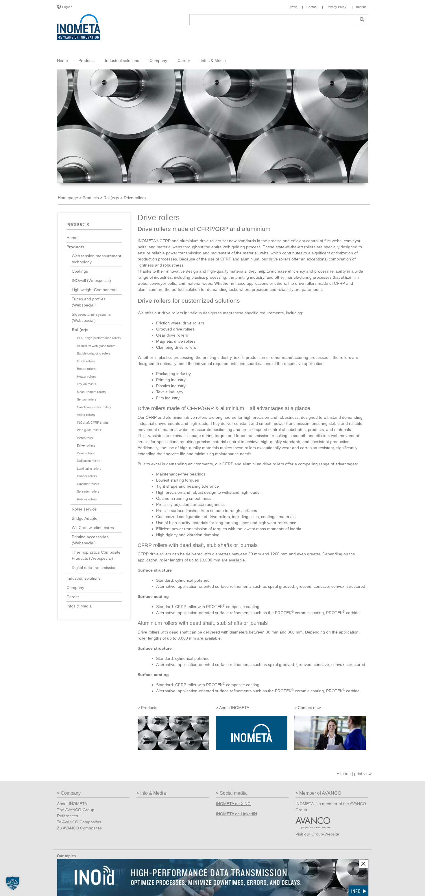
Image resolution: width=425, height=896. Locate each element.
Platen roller (85, 438)
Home (62, 60)
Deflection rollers (88, 460)
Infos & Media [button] (213, 60)
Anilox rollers (86, 414)
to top (345, 773)
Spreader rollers (88, 491)
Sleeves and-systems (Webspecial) (91, 317)
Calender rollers (88, 484)
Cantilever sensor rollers (94, 407)
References (67, 816)
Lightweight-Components (94, 289)
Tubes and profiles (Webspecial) (89, 302)
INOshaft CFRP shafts (93, 422)
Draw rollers (85, 453)
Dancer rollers (87, 476)
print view (363, 773)
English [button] (67, 7)
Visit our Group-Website (317, 834)
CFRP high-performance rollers (99, 338)
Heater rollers (86, 376)
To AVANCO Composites (79, 822)
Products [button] (86, 60)
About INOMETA (72, 803)
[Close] (363, 864)
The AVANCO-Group (75, 809)
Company (75, 587)
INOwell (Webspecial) (91, 280)
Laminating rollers (89, 468)
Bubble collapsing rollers (94, 353)
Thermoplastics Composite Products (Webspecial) (96, 555)
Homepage (68, 197)
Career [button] (184, 60)
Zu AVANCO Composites (79, 828)
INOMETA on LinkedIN (236, 813)
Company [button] (158, 60)
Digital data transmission (94, 567)
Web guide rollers (89, 430)
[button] (12, 883)
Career (72, 596)
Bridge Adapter (85, 518)
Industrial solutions (83, 578)
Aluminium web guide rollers (96, 346)
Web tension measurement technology (96, 259)
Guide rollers (86, 361)
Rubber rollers (87, 499)
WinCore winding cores (93, 527)
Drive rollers (86, 445)
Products (91, 197)
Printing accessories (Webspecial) (90, 540)
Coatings (80, 271)
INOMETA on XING (233, 803)
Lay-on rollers (86, 384)
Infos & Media (79, 606)
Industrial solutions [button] (122, 60)
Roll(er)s (111, 197)
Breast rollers (86, 368)
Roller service (84, 509)
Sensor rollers (87, 399)
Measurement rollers (91, 392)
